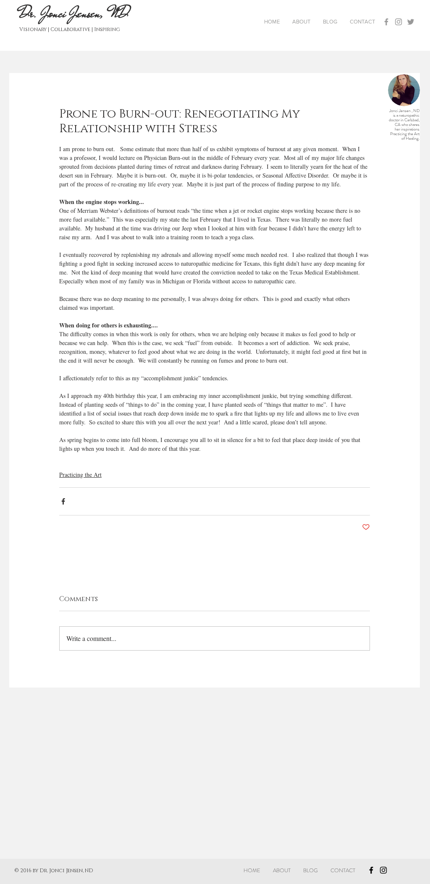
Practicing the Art (80, 475)
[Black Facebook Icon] (371, 870)
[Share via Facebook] (63, 501)
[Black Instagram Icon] (383, 870)
